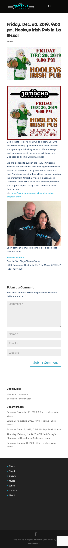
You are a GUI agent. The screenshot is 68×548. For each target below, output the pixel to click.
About (12, 471)
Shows (10, 41)
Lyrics (12, 485)
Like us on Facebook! (17, 394)
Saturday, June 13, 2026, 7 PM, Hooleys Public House (34, 429)
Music (12, 480)
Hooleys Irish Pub (15, 257)
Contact (13, 490)
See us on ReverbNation (19, 398)
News (12, 466)
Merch (12, 495)
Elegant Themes (33, 539)
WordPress (34, 543)
